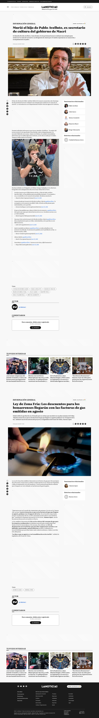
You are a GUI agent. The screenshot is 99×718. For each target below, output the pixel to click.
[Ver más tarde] (73, 44)
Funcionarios (15, 7)
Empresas (31, 7)
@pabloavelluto (49, 201)
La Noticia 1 (22, 307)
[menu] (7, 7)
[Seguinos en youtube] (21, 686)
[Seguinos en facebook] (26, 686)
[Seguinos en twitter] (23, 686)
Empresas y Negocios (34, 1)
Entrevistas (25, 1)
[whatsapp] (75, 44)
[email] (83, 44)
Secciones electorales (46, 1)
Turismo (19, 1)
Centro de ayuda (67, 710)
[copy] (85, 44)
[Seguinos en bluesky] (18, 686)
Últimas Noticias (11, 1)
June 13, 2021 (38, 198)
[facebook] (78, 44)
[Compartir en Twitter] (80, 44)
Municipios (23, 7)
